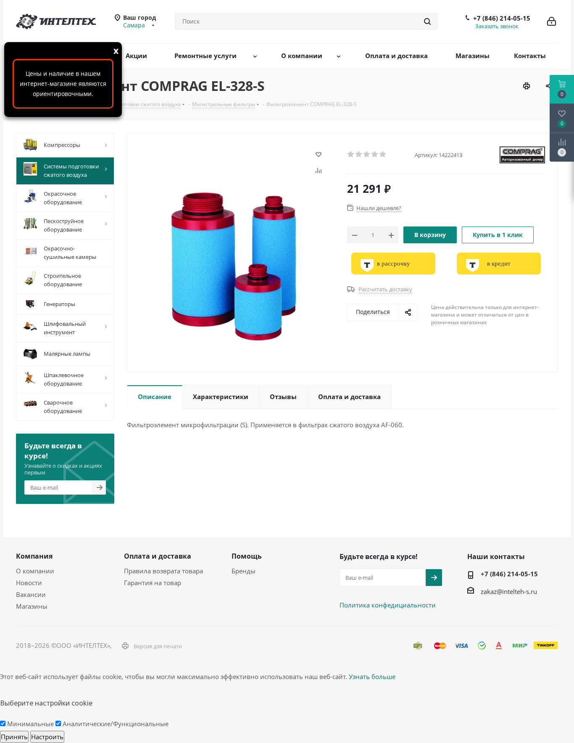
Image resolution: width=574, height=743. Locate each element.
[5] (383, 154)
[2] (359, 154)
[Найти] (427, 21)
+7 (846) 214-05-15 (501, 18)
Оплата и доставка (157, 556)
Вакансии (31, 594)
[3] (367, 154)
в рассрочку (393, 263)
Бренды (243, 571)
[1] (351, 154)
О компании (35, 571)
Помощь (247, 556)
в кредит (499, 263)
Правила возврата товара (163, 571)
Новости (29, 582)
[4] (375, 154)
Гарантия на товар (152, 582)
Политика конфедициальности (388, 605)
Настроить (47, 736)
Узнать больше (372, 676)
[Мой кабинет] (551, 21)
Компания (34, 556)
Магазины (31, 606)
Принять (14, 736)
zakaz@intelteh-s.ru (509, 591)
